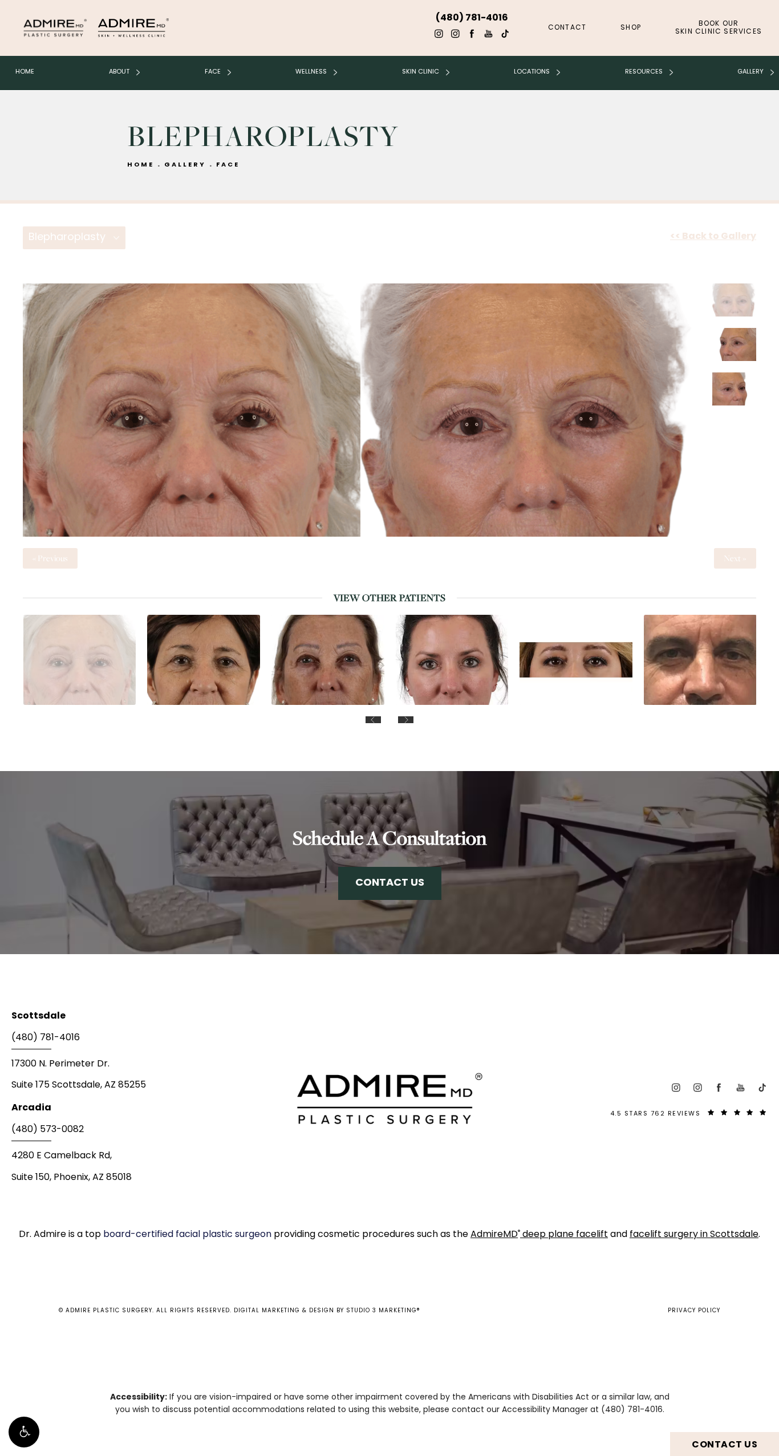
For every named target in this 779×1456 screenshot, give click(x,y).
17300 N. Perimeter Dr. (60, 1064)
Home (24, 72)
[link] (137, 1041)
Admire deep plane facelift (539, 1234)
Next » (735, 558)
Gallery (750, 72)
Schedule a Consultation (389, 837)
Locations (532, 72)
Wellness (311, 72)
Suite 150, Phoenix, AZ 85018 (71, 1177)
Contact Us (389, 883)
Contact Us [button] (724, 1445)
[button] (24, 1432)
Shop (630, 28)
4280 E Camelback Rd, (61, 1156)
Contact (567, 28)
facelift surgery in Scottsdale (694, 1234)
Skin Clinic (420, 72)
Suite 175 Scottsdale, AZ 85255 (78, 1085)
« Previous (50, 558)
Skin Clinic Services (718, 28)
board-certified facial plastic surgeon (188, 1234)
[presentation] (373, 719)
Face (213, 72)
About (119, 72)
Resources (644, 72)
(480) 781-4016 (632, 1410)
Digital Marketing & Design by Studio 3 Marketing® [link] (327, 1311)
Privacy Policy (694, 1311)
